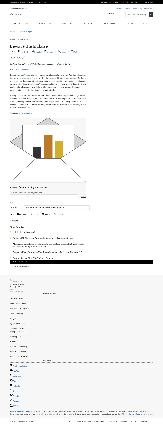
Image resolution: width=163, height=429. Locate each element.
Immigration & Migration (19, 308)
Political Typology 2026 (24, 232)
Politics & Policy (16, 298)
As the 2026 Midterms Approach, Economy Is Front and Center (43, 238)
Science (13, 341)
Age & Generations (17, 323)
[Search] (151, 14)
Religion (13, 318)
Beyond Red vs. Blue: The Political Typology (33, 258)
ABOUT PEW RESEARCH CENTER (21, 412)
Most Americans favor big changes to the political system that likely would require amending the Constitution (48, 245)
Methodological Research (20, 356)
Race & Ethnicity (16, 313)
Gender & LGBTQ (17, 328)
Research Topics (21, 23)
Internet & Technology (19, 346)
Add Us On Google (17, 58)
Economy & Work (17, 336)
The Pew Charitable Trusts (131, 414)
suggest (66, 95)
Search (111, 13)
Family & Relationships (19, 331)
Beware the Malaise (22, 266)
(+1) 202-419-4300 (16, 291)
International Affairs (18, 304)
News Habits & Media (18, 351)
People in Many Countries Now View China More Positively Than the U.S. (48, 252)
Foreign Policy (23, 69)
